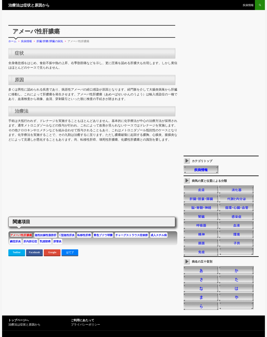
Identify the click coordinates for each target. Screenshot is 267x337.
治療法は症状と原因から (29, 5)
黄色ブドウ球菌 (103, 235)
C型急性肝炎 (67, 235)
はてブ (70, 252)
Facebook (34, 252)
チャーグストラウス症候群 (131, 235)
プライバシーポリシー (85, 324)
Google (52, 252)
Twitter (17, 252)
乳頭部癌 (45, 241)
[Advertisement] (43, 180)
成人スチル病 (159, 235)
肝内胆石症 (30, 241)
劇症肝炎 (15, 241)
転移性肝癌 (84, 235)
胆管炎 (57, 241)
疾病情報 (248, 5)
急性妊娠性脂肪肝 (46, 235)
